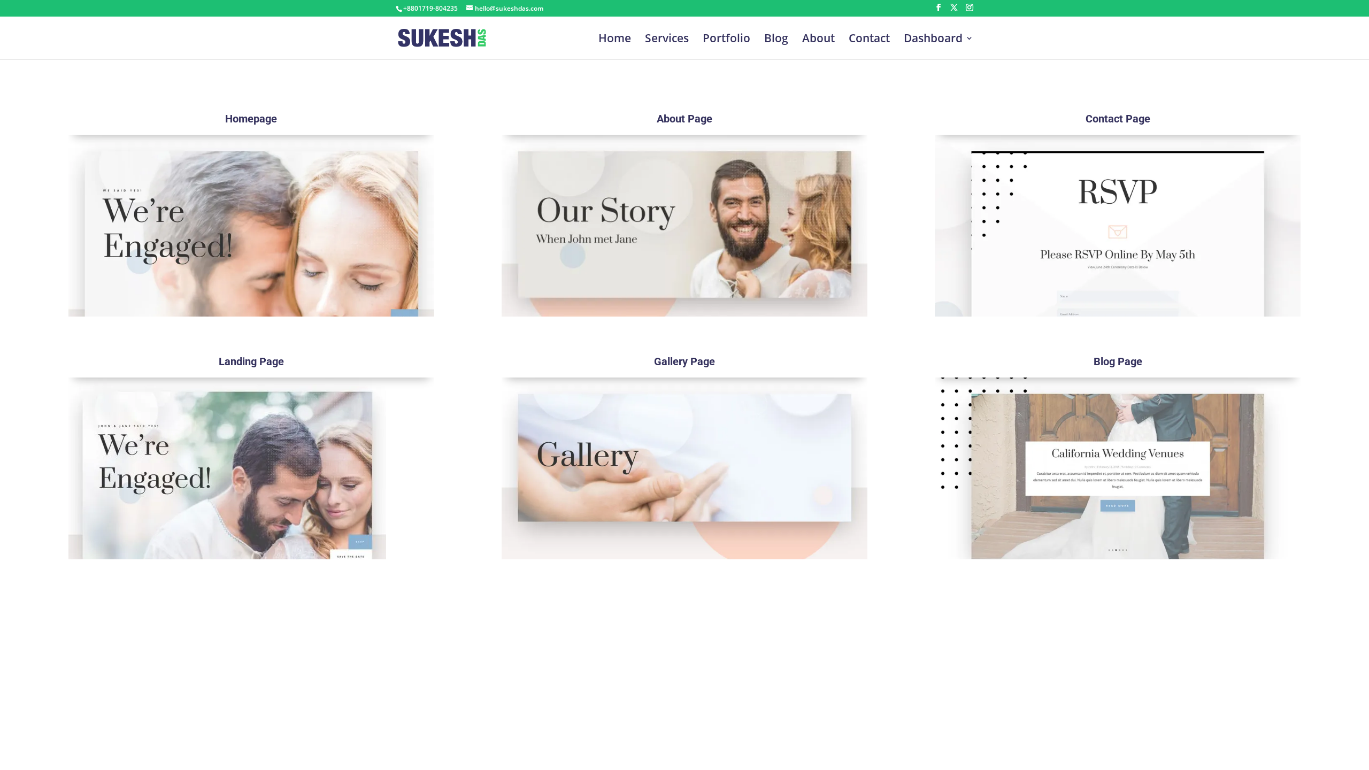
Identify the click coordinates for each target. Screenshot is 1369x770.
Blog (776, 39)
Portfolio (726, 39)
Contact (869, 39)
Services (667, 39)
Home (614, 39)
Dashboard (933, 39)
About (818, 39)
